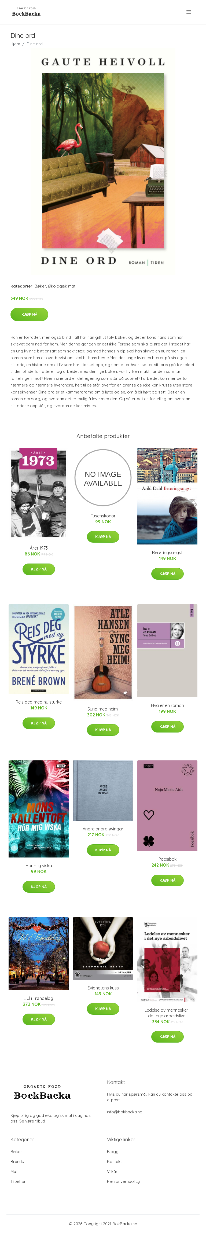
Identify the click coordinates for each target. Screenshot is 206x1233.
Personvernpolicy (123, 1181)
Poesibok (167, 859)
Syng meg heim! (103, 709)
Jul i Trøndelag (38, 998)
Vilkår (112, 1171)
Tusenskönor (103, 515)
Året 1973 (39, 548)
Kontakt (114, 1161)
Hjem (15, 43)
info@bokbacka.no (124, 1111)
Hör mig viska (38, 865)
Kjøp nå (29, 314)
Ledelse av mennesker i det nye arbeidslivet (167, 1012)
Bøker (40, 286)
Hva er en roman (167, 705)
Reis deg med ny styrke (39, 702)
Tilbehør (18, 1181)
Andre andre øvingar (103, 828)
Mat (13, 1171)
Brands (17, 1161)
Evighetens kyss (103, 988)
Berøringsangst (167, 552)
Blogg (113, 1151)
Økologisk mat (61, 286)
